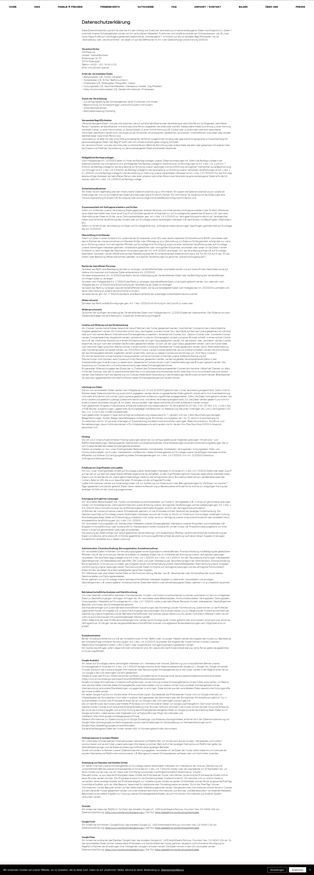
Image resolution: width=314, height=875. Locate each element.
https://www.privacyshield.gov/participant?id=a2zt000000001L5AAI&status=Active (123, 678)
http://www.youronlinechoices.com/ (203, 371)
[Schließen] (310, 869)
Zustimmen (297, 869)
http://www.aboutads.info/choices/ (151, 371)
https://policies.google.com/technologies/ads (111, 722)
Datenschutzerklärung (172, 869)
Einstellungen (277, 869)
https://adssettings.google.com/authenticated (112, 725)
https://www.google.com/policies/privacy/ (125, 812)
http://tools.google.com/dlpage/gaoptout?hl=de (116, 716)
